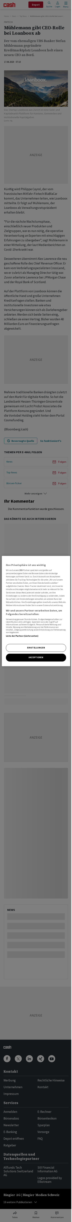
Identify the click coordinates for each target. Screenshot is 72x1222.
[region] (36, 611)
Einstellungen (36, 648)
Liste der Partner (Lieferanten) (22, 636)
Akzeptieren (36, 657)
